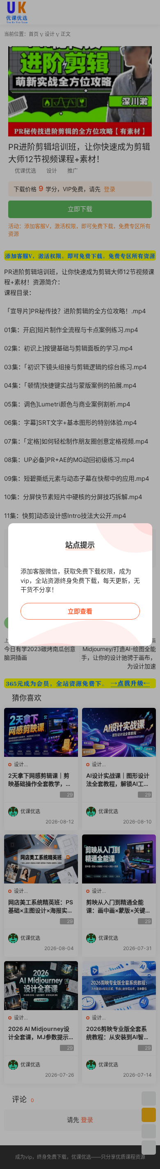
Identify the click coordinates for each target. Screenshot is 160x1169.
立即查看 (80, 611)
